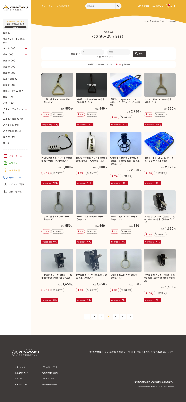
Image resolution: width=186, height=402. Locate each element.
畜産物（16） (9, 66)
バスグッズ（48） (12, 124)
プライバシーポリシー (50, 367)
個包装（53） (9, 137)
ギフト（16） (9, 48)
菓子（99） (8, 54)
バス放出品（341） (12, 130)
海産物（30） (9, 72)
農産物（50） (9, 60)
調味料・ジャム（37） (14, 90)
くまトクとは (46, 6)
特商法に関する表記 (50, 373)
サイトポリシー (21, 384)
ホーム (146, 21)
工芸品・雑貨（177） (13, 118)
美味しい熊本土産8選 (15, 22)
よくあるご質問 (62, 6)
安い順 (109, 64)
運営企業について (22, 373)
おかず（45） (9, 84)
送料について (20, 379)
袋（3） (7, 142)
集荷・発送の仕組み (50, 384)
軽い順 (127, 64)
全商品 (6, 32)
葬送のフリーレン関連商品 (14, 40)
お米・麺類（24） (12, 78)
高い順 (101, 64)
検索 (139, 54)
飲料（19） (8, 97)
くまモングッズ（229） (13, 111)
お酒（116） (9, 103)
